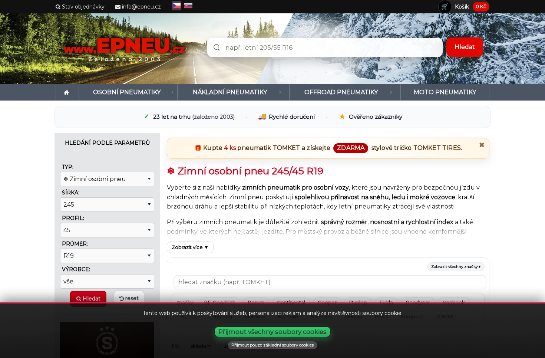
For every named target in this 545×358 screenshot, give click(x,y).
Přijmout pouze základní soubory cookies (272, 345)
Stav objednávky (82, 6)
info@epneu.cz (140, 6)
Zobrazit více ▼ (190, 247)
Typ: (67, 167)
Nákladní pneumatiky (230, 92)
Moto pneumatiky (445, 92)
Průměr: (75, 243)
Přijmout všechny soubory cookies (272, 331)
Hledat (90, 298)
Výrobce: (76, 269)
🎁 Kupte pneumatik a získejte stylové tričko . (328, 147)
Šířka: (70, 192)
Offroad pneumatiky (341, 92)
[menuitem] (67, 92)
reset (131, 298)
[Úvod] (67, 92)
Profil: (73, 218)
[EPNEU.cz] (126, 48)
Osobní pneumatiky (127, 92)
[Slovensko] (188, 5)
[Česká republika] (176, 5)
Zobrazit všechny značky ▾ (455, 266)
